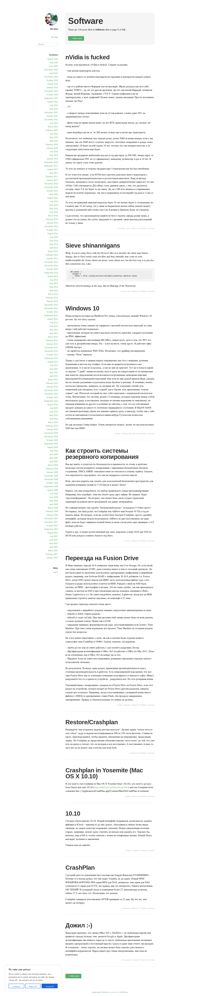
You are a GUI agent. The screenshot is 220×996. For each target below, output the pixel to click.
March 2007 (53, 550)
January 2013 (52, 301)
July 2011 (54, 365)
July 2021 (54, 123)
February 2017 (52, 176)
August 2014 (52, 233)
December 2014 (51, 226)
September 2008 (51, 486)
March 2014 (53, 251)
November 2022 (51, 112)
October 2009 (52, 440)
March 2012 (53, 337)
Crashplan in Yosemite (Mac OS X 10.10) (104, 773)
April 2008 (54, 504)
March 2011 (53, 379)
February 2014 (52, 255)
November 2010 (51, 394)
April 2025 (54, 73)
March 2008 (53, 508)
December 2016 (51, 184)
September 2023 (51, 98)
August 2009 (52, 447)
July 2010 (54, 408)
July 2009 (54, 451)
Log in (55, 572)
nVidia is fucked (87, 57)
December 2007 (51, 518)
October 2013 (52, 269)
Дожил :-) (78, 925)
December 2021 (51, 119)
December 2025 (51, 70)
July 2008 (54, 493)
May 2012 (54, 330)
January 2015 (52, 223)
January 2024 (52, 87)
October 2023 (52, 95)
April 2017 (54, 173)
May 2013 (54, 287)
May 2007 (54, 543)
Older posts (76, 38)
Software (134, 228)
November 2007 (51, 522)
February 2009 (52, 469)
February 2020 (52, 144)
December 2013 (51, 262)
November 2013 (51, 265)
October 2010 (52, 397)
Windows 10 (82, 308)
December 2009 (51, 433)
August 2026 (52, 59)
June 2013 (53, 283)
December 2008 (51, 476)
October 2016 (52, 191)
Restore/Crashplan (91, 722)
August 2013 (52, 276)
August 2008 (52, 490)
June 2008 (53, 497)
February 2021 (52, 130)
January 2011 (52, 387)
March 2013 (53, 294)
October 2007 (52, 526)
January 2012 (52, 344)
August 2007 (52, 533)
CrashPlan (80, 867)
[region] (33, 978)
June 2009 (53, 454)
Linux (128, 228)
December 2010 (51, 390)
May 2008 (54, 501)
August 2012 (52, 319)
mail (128, 291)
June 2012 (53, 326)
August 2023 (52, 102)
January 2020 (52, 148)
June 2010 (53, 412)
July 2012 (54, 322)
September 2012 (51, 315)
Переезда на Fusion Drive (102, 558)
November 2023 (51, 91)
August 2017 (52, 169)
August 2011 (52, 362)
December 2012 (51, 305)
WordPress (124, 992)
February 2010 (52, 426)
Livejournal (127, 960)
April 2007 (54, 547)
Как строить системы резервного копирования (102, 453)
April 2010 (54, 419)
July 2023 (54, 105)
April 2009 (54, 461)
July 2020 (54, 134)
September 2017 (51, 166)
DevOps (122, 228)
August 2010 (52, 404)
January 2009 (52, 472)
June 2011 (53, 369)
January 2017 (52, 180)
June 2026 (53, 66)
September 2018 (51, 162)
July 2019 (54, 152)
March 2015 (53, 216)
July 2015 (54, 201)
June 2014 (53, 241)
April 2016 (54, 194)
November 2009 (51, 436)
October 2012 (52, 312)
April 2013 (54, 290)
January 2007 (52, 558)
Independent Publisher (100, 992)
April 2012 (54, 333)
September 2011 (51, 358)
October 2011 (52, 355)
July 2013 (54, 280)
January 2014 (52, 258)
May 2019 (54, 155)
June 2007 (53, 540)
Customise (16, 986)
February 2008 (52, 511)
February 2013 (52, 298)
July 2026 (54, 62)
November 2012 (51, 308)
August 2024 (52, 84)
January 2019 (52, 159)
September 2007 (51, 529)
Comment (151, 228)
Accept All (50, 986)
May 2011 (54, 372)
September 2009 (51, 444)
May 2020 (54, 137)
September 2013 (51, 273)
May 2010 (54, 415)
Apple (118, 434)
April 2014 (54, 248)
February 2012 (52, 340)
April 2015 (54, 212)
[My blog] (51, 25)
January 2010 (52, 429)
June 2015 (53, 205)
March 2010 (53, 422)
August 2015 (52, 198)
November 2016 (51, 187)
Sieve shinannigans (92, 245)
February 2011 (52, 383)
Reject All (33, 986)
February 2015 (52, 219)
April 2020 (54, 141)
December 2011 (51, 347)
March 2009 (53, 465)
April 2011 (54, 376)
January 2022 (52, 116)
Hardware (126, 705)
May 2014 (54, 244)
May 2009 (54, 458)
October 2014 (52, 230)
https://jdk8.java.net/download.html (111, 787)
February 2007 (52, 554)
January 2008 (52, 515)
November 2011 (51, 351)
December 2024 (51, 77)
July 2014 (54, 237)
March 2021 (53, 127)
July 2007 (54, 536)
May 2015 (54, 208)
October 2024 (52, 80)
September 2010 (51, 401)
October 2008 (52, 483)
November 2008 (51, 479)
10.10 (72, 813)
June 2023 (53, 109)
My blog (54, 29)
